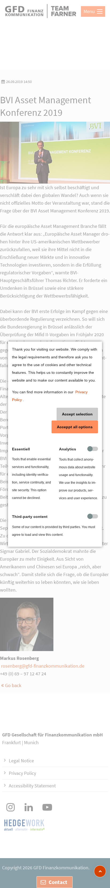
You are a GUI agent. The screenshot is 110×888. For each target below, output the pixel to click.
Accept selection (77, 414)
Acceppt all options (75, 427)
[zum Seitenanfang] (100, 871)
